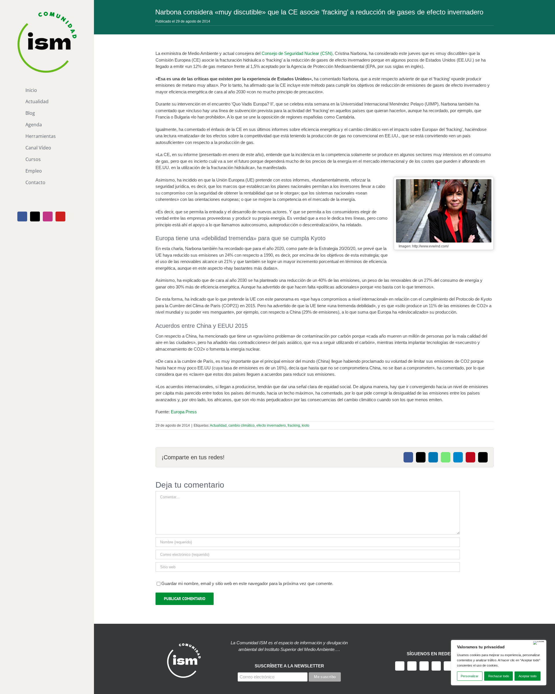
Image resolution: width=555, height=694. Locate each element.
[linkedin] (448, 666)
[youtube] (436, 666)
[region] (498, 662)
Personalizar (469, 676)
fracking (294, 425)
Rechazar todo (498, 676)
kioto (305, 425)
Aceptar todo (527, 676)
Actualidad (218, 425)
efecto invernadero (271, 425)
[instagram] (424, 666)
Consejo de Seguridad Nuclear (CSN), (298, 53)
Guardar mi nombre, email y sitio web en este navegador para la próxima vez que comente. (247, 583)
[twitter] (412, 666)
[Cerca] (538, 643)
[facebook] (399, 666)
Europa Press (184, 411)
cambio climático (241, 425)
